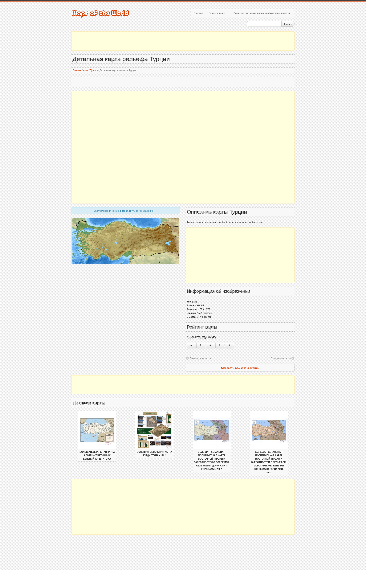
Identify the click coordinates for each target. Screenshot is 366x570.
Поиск (288, 24)
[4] (219, 345)
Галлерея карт (217, 13)
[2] (200, 345)
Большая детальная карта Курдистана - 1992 (154, 454)
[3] (210, 345)
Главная (198, 13)
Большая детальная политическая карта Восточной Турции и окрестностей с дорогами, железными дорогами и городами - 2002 (211, 460)
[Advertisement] (183, 41)
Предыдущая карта (200, 358)
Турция (94, 70)
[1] (191, 345)
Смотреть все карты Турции (240, 368)
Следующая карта (281, 358)
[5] (229, 345)
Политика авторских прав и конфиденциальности (262, 13)
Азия (85, 70)
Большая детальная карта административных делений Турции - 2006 (97, 455)
